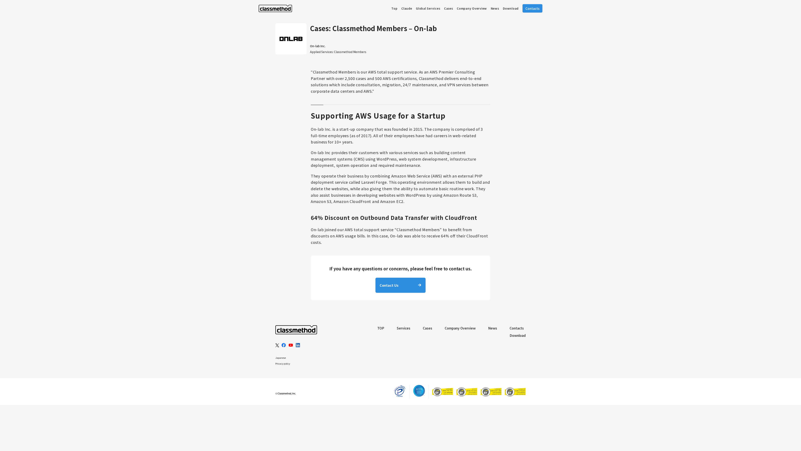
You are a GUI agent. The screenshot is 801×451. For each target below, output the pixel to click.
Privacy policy (282, 363)
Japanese (280, 357)
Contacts (532, 8)
